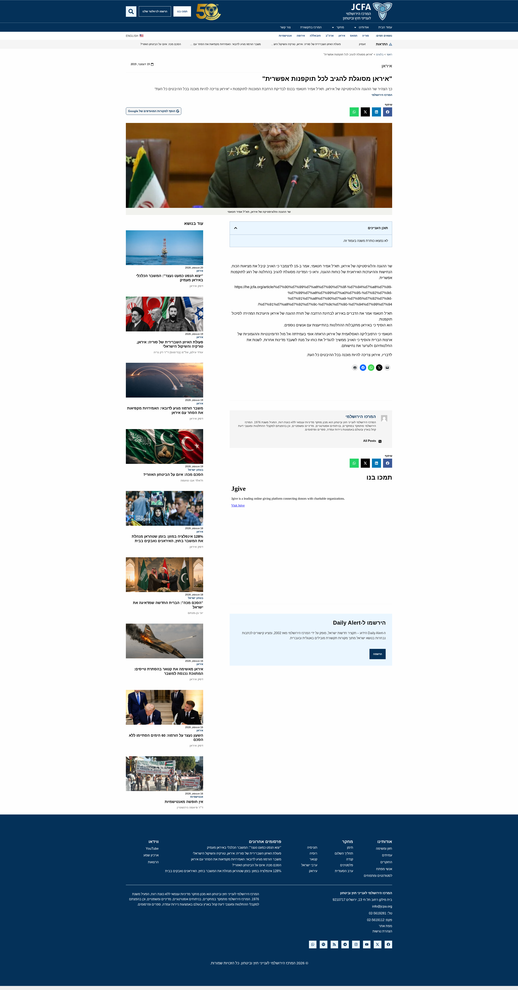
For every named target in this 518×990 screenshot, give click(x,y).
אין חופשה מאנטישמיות (184, 802)
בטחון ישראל (195, 469)
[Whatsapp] (312, 944)
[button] (387, 111)
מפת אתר (385, 926)
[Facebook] (388, 944)
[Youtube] (366, 944)
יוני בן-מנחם (195, 613)
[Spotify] (323, 944)
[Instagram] (356, 944)
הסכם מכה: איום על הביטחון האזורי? (173, 475)
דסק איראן (196, 286)
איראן (387, 66)
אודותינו (364, 27)
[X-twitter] (377, 944)
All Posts (369, 440)
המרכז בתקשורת (311, 27)
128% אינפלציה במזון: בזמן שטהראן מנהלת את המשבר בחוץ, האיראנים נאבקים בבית (167, 538)
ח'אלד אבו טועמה (191, 480)
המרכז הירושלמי (382, 94)
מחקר (340, 27)
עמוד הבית (385, 27)
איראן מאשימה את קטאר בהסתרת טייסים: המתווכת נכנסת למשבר (168, 671)
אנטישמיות (196, 796)
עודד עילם (196, 352)
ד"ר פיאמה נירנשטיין (190, 807)
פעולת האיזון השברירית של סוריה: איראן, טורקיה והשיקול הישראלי (170, 344)
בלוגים (379, 54)
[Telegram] (345, 944)
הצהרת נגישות (382, 931)
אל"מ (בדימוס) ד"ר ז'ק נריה (171, 352)
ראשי (389, 54)
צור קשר (285, 27)
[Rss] (334, 944)
